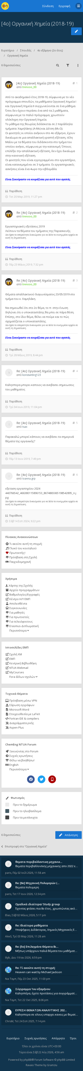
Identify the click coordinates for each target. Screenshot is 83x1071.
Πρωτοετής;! (17, 553)
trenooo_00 (29, 87)
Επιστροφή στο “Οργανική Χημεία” (26, 846)
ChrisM (9, 1021)
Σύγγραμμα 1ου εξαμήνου (32, 989)
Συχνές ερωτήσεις (21, 756)
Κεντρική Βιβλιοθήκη (23, 663)
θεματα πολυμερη (27, 887)
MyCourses (16, 672)
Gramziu (52, 1065)
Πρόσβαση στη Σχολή (23, 557)
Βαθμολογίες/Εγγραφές (24, 594)
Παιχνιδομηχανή (20, 562)
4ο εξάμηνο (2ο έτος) (50, 50)
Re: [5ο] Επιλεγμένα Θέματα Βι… (36, 947)
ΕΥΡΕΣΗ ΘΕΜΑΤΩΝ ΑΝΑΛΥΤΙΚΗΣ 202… (41, 1010)
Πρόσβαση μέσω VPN (23, 700)
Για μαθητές (17, 612)
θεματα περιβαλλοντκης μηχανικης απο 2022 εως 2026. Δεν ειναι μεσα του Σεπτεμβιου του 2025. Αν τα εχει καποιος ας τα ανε (46, 866)
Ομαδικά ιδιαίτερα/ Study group (37, 904)
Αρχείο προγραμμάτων (24, 590)
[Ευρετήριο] (5, 6)
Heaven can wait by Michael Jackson (38, 972)
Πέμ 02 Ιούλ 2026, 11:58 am (29, 873)
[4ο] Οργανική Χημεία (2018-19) (37, 23)
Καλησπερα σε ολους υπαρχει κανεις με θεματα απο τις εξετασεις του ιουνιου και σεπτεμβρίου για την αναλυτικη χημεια (46, 1014)
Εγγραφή (64, 6)
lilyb (7, 957)
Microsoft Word (19, 709)
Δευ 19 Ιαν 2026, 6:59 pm (26, 957)
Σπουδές (25, 50)
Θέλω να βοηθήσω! (21, 760)
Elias (7, 915)
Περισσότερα (18, 630)
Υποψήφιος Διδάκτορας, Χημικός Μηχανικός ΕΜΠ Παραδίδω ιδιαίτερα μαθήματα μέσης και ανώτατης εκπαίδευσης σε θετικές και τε (46, 930)
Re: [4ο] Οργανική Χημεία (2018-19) (40, 213)
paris (8, 873)
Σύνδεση (48, 6)
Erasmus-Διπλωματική (24, 626)
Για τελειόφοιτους (21, 621)
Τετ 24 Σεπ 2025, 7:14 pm (30, 1021)
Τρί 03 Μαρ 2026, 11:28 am (29, 936)
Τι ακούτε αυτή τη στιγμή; (25, 544)
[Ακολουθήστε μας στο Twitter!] (41, 779)
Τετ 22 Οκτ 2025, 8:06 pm (33, 1000)
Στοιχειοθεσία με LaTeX (24, 714)
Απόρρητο (58, 1038)
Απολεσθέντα (18, 603)
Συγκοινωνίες (18, 608)
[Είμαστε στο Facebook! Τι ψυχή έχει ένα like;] (31, 779)
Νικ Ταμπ (10, 979)
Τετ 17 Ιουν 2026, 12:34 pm (29, 894)
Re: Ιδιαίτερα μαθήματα (31, 925)
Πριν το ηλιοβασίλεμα (27, 811)
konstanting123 (31, 375)
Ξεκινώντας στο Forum (23, 751)
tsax (24, 427)
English (14, 765)
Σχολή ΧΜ (15, 654)
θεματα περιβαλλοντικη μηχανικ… (38, 862)
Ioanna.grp (29, 478)
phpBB (27, 1060)
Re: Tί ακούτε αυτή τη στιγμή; (35, 968)
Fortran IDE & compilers (24, 718)
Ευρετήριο (7, 50)
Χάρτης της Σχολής (20, 585)
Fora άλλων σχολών (22, 677)
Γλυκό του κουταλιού (23, 548)
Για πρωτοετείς (19, 617)
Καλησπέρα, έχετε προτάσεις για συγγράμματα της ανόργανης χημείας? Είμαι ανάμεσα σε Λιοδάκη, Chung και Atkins (46, 993)
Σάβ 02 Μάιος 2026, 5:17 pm (29, 915)
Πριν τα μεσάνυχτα (25, 817)
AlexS (8, 936)
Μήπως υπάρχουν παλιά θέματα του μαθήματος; (46, 951)
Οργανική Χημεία (17, 55)
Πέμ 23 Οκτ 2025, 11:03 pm (34, 979)
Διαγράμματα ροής (21, 723)
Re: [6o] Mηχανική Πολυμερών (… (37, 883)
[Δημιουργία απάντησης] (76, 31)
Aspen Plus (16, 727)
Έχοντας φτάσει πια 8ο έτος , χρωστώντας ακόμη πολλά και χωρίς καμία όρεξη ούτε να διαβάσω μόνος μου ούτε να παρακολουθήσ (46, 908)
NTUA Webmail (18, 668)
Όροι (73, 1038)
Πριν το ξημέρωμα (25, 805)
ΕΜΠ (12, 659)
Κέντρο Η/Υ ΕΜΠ (19, 599)
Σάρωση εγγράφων (21, 705)
